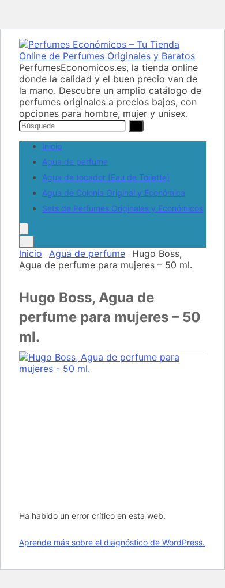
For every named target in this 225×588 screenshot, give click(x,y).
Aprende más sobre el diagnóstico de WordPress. (112, 542)
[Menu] (23, 229)
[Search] (26, 242)
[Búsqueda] (136, 126)
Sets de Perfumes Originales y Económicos (122, 208)
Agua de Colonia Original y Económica (113, 193)
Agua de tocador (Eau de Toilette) (106, 177)
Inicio (52, 146)
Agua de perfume (75, 161)
